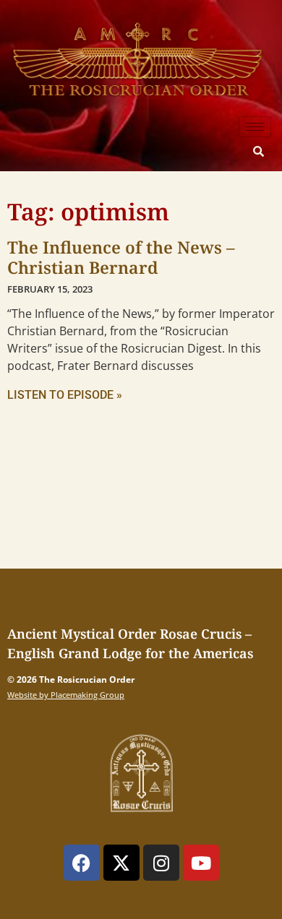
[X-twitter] (121, 863)
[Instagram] (161, 863)
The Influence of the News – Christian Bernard (121, 257)
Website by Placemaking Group (65, 694)
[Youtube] (201, 863)
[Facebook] (82, 863)
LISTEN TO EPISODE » (64, 395)
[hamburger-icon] (255, 126)
